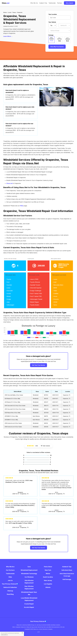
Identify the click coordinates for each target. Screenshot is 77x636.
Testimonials (52, 3)
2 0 (37, 462)
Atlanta (47, 587)
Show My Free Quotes (57, 46)
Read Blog (10, 594)
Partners (59, 3)
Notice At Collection (10, 587)
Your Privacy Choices (9, 584)
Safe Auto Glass (67, 570)
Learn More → (8, 36)
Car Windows (29, 577)
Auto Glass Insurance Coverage (67, 575)
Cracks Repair (29, 604)
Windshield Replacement (29, 570)
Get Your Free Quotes (38, 365)
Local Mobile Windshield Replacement (29, 599)
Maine (48, 573)
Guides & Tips (43, 3)
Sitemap (10, 591)
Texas (14, 12)
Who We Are (34, 3)
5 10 (37, 455)
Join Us (10, 580)
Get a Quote (69, 3)
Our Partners (10, 570)
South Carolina (48, 577)
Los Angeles (48, 584)
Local (9, 12)
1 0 (37, 464)
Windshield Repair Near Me (29, 593)
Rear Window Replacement (29, 587)
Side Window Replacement (29, 582)
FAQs (21, 205)
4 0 (37, 457)
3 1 (37, 460)
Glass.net (9, 183)
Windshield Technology (29, 573)
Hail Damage (67, 579)
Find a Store (48, 566)
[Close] (21, 632)
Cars (29, 566)
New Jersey (48, 580)
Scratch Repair (29, 607)
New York (48, 570)
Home (5, 12)
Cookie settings (4, 634)
